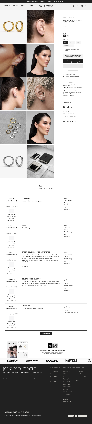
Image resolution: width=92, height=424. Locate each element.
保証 (64, 373)
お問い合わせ (66, 371)
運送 (64, 376)
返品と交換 (66, 379)
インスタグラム (54, 371)
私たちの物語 (79, 371)
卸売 (77, 380)
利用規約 (65, 389)
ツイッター (53, 381)
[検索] (74, 6)
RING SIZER (66, 384)
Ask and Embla (13, 415)
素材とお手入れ (67, 386)
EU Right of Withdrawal (67, 400)
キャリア (78, 373)
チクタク (52, 373)
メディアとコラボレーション (82, 377)
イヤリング (79, 17)
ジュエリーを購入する (68, 17)
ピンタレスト (53, 376)
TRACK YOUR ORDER (69, 397)
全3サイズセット (69, 46)
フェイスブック (54, 379)
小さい (65, 42)
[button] (73, 66)
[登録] (33, 378)
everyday (70, 89)
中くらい (72, 42)
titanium (70, 82)
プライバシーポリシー (69, 392)
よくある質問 (66, 394)
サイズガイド (66, 381)
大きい (79, 43)
